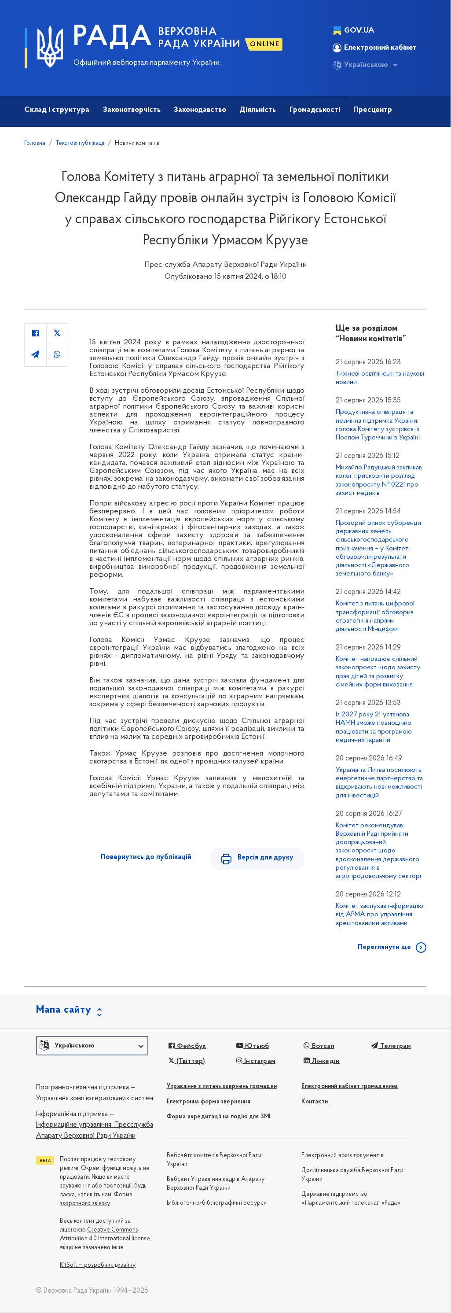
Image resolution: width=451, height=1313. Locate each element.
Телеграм (394, 1046)
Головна (34, 143)
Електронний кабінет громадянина (349, 1086)
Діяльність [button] (257, 110)
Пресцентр (372, 110)
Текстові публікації (80, 143)
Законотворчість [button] (132, 110)
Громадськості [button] (315, 110)
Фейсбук (190, 1046)
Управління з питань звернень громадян (222, 1086)
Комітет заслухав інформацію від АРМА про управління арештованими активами (379, 914)
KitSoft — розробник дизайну (98, 1265)
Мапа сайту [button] (64, 1010)
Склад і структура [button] (56, 110)
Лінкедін (325, 1061)
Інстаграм (258, 1061)
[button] (92, 1045)
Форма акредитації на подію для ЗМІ (219, 1117)
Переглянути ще (384, 947)
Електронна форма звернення (208, 1102)
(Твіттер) (190, 1061)
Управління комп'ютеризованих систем (94, 1098)
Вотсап (322, 1046)
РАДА (113, 38)
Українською (366, 65)
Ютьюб (256, 1046)
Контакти (314, 1102)
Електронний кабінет (380, 48)
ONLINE (265, 44)
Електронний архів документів (342, 1155)
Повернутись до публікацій (146, 857)
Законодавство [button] (200, 110)
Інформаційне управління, (74, 1125)
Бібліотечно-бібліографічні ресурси (217, 1203)
